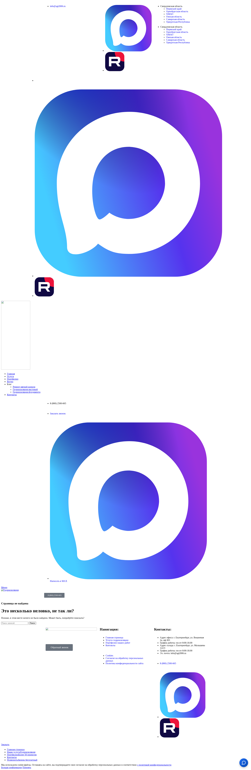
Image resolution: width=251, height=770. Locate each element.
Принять (27, 767)
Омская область (174, 16)
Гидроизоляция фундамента (26, 392)
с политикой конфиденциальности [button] (154, 765)
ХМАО (169, 14)
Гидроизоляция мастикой (25, 389)
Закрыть (5, 744)
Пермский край (174, 9)
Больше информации (11, 767)
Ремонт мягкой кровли (24, 387)
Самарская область (175, 19)
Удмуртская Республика (178, 22)
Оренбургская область (177, 11)
